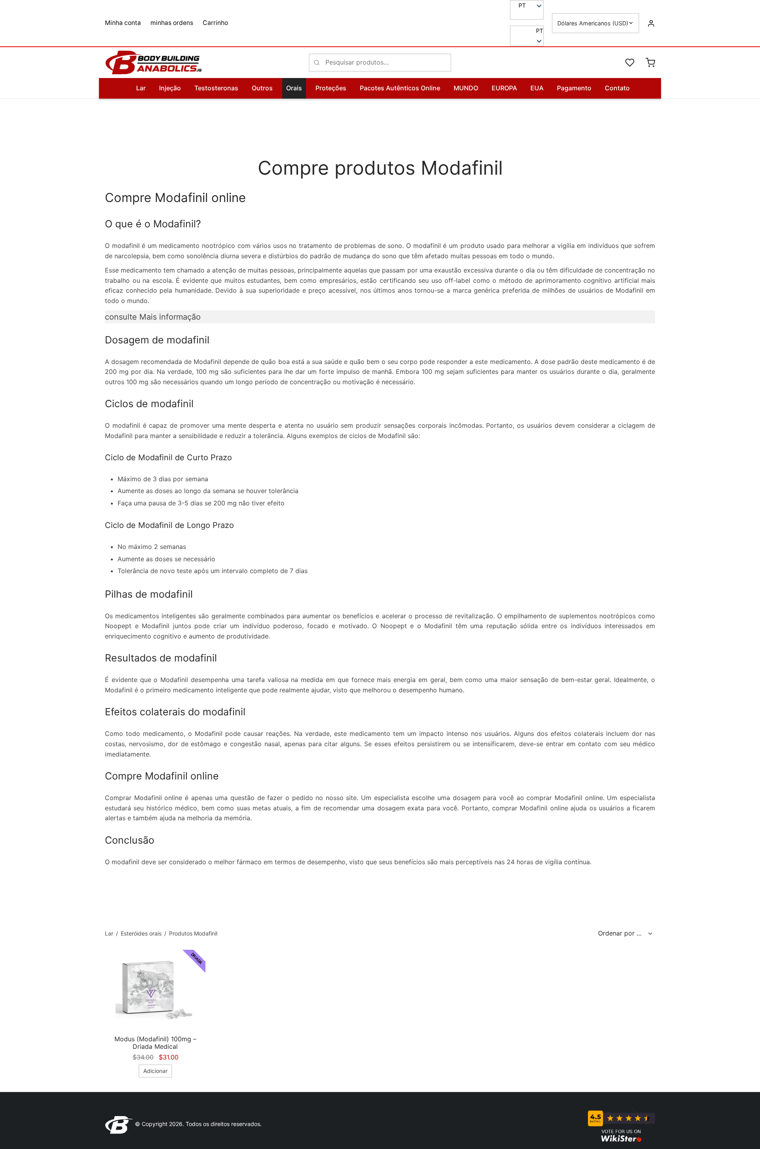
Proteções (330, 88)
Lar (141, 88)
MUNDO (466, 88)
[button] (527, 31)
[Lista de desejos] (630, 62)
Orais (294, 88)
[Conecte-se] (651, 23)
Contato (617, 88)
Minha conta (123, 23)
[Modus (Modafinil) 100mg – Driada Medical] (155, 989)
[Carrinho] (650, 62)
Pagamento (574, 88)
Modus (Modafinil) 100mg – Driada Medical (155, 1042)
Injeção (170, 88)
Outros (262, 88)
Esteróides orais (141, 933)
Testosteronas (216, 88)
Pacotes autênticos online (400, 88)
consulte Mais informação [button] (153, 317)
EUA (536, 88)
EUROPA (504, 88)
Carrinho (215, 23)
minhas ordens (171, 23)
